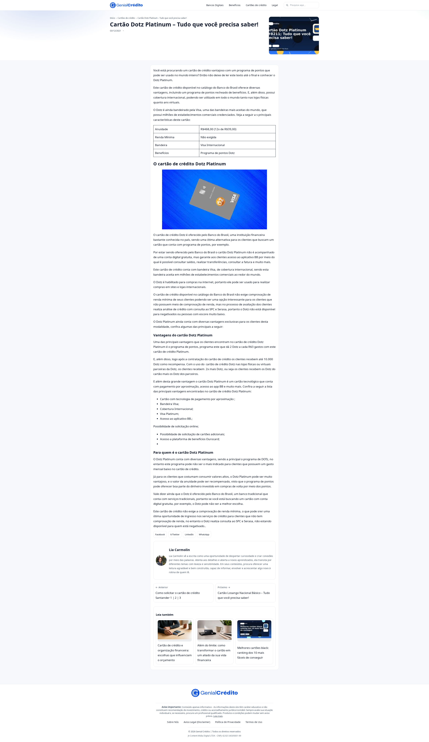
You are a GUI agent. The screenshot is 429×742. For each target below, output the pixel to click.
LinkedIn (189, 534)
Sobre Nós (173, 722)
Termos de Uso (254, 722)
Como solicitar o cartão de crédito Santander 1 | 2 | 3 (178, 593)
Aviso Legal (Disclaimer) (197, 722)
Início (112, 18)
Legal (275, 5)
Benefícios (234, 5)
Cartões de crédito (256, 5)
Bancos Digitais (215, 5)
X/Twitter (174, 534)
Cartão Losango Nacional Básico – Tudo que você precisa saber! (244, 593)
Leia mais (218, 716)
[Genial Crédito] (126, 5)
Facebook (160, 534)
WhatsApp (204, 534)
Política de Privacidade (227, 722)
